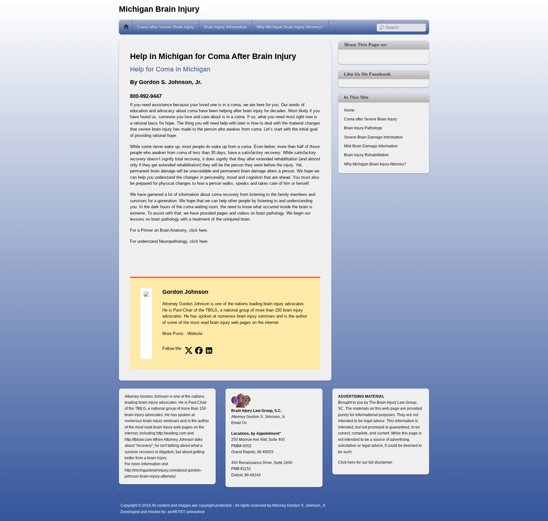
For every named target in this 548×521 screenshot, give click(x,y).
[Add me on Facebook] (199, 350)
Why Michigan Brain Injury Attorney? (290, 26)
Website (194, 333)
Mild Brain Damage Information (371, 146)
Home (126, 27)
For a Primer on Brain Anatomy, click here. (169, 230)
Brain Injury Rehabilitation (366, 155)
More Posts (173, 333)
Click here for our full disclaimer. (365, 462)
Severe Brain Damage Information (373, 137)
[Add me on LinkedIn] (209, 350)
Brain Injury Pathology (363, 128)
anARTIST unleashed (186, 512)
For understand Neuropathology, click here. (169, 241)
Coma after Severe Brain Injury (165, 26)
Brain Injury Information (225, 26)
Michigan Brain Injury (159, 9)
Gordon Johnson (185, 292)
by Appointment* (266, 433)
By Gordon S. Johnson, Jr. (166, 82)
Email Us (239, 423)
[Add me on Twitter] (188, 350)
